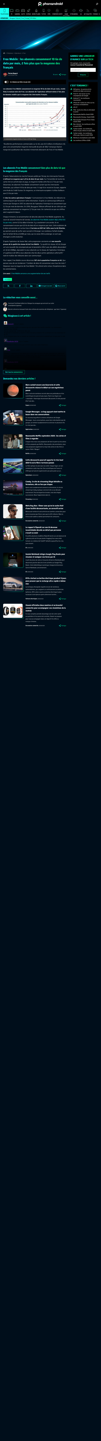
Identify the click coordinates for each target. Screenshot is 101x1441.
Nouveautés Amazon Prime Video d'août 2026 (84, 121)
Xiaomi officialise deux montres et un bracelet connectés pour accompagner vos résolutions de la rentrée (46, 608)
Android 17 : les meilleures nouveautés (81, 99)
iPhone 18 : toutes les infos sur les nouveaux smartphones (83, 103)
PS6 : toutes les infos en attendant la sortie (84, 111)
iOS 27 (75, 107)
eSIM (65, 14)
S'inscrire (83, 75)
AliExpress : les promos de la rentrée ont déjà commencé (82, 90)
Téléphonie (4, 14)
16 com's (55, 74)
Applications (29, 429)
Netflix (28, 453)
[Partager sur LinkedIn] (31, 286)
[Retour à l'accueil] (50, 4)
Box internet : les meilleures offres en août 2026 (84, 125)
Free (22, 18)
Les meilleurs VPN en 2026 (81, 140)
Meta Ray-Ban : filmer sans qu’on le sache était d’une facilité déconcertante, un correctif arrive (44, 507)
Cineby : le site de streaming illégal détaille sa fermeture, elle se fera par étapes (44, 483)
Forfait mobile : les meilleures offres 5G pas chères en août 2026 (84, 130)
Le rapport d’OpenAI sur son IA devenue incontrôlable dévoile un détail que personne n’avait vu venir (43, 530)
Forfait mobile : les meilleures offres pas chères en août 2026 (83, 134)
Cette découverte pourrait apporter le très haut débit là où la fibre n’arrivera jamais (44, 461)
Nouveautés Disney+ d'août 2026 (83, 117)
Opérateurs (18, 53)
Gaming (17, 14)
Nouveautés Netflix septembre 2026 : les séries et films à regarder (46, 437)
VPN (49, 14)
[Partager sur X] (8, 286)
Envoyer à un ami (46, 286)
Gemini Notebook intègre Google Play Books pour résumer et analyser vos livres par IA (45, 555)
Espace (28, 14)
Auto (23, 14)
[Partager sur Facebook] (20, 286)
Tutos (43, 14)
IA (81, 14)
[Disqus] (34, 345)
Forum (95, 14)
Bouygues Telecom (15, 18)
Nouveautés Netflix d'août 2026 (83, 114)
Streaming (74, 14)
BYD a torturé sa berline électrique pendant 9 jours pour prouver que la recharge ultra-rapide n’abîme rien (46, 581)
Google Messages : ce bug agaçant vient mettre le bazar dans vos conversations (45, 413)
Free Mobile (7, 279)
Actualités (88, 14)
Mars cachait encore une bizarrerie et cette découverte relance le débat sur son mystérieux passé (45, 387)
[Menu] (4, 4)
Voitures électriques (31, 599)
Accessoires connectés (32, 521)
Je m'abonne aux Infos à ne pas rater (20, 82)
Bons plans (36, 14)
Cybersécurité (57, 14)
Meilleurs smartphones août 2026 (84, 138)
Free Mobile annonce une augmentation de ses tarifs (31, 273)
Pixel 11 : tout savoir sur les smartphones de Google (81, 95)
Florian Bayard (13, 73)
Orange (27, 18)
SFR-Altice (33, 18)
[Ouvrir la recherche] (97, 4)
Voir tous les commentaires (14, 372)
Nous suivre (61, 286)
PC (12, 14)
